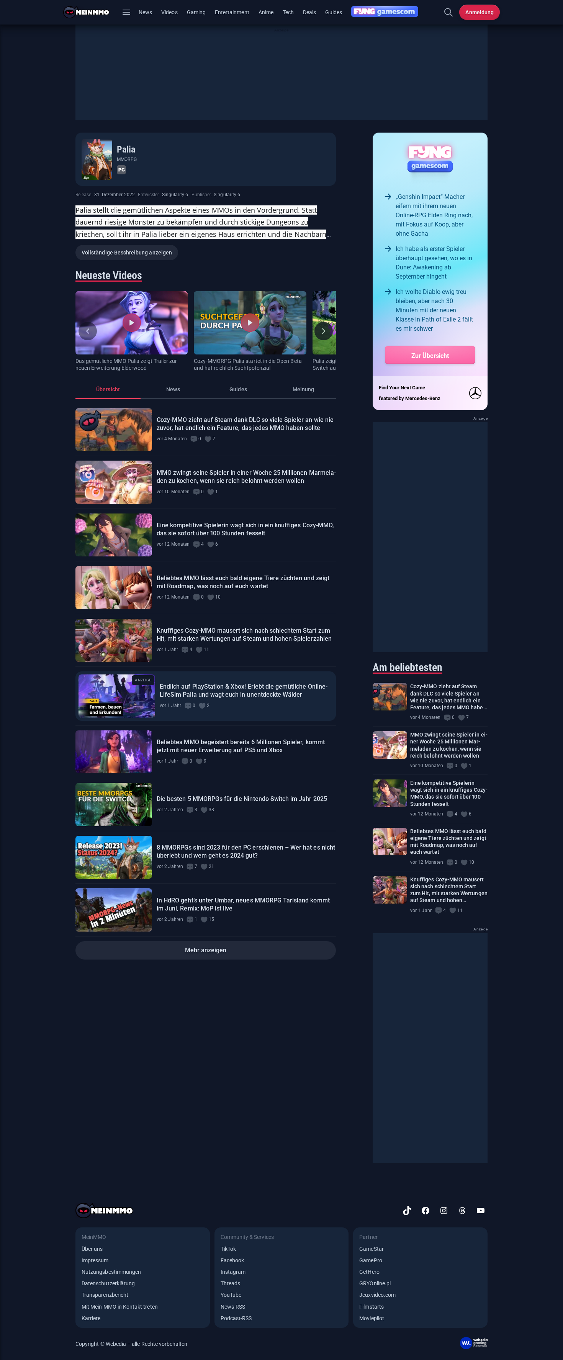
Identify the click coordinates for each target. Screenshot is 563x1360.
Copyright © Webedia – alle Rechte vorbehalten (131, 1344)
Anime (266, 12)
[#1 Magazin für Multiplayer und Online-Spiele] (91, 12)
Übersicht (108, 389)
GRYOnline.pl (375, 1283)
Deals (309, 12)
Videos (169, 12)
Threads (230, 1283)
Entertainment (232, 12)
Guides (333, 12)
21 (211, 866)
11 (206, 649)
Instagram (233, 1272)
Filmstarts (371, 1307)
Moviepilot (371, 1318)
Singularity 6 (175, 194)
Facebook (232, 1260)
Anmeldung (479, 12)
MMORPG (126, 159)
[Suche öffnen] (448, 12)
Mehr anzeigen (206, 950)
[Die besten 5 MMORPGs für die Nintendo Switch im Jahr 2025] (113, 804)
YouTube (231, 1295)
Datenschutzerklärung (108, 1283)
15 (211, 919)
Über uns (92, 1249)
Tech (288, 12)
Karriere (91, 1318)
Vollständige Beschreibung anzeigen (127, 252)
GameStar (371, 1249)
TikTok (228, 1249)
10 (218, 597)
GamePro (370, 1260)
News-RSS (233, 1307)
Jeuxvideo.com (377, 1295)
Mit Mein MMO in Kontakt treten (120, 1307)
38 (211, 809)
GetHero (369, 1272)
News (145, 12)
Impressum (95, 1260)
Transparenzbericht (105, 1295)
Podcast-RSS (236, 1318)
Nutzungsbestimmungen (111, 1272)
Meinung (303, 389)
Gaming (196, 12)
